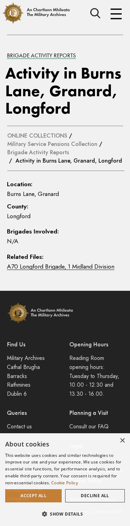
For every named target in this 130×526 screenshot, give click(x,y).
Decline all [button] (95, 496)
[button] (65, 514)
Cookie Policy (64, 483)
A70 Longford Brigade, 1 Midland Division (60, 266)
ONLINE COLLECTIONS (37, 136)
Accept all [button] (33, 496)
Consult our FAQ (89, 426)
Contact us (19, 426)
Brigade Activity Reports (41, 55)
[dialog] (65, 479)
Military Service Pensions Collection (52, 144)
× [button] (122, 440)
